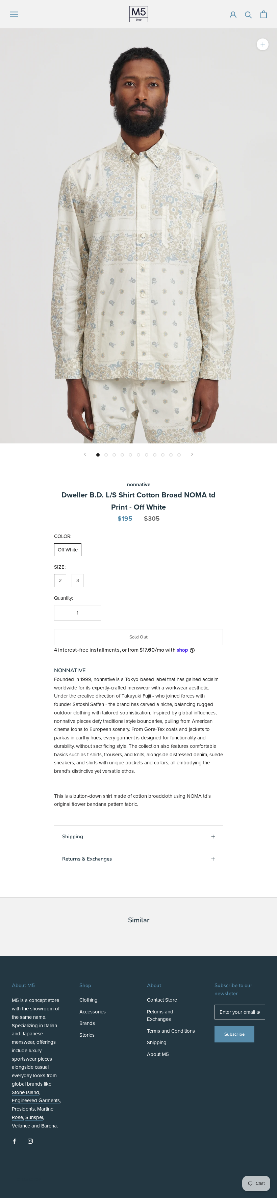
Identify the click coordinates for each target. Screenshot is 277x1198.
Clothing (88, 1000)
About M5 (158, 1054)
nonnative (138, 485)
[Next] (192, 454)
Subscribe (234, 1034)
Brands (87, 1023)
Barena (49, 1126)
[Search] (248, 14)
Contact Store (162, 1000)
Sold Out (138, 637)
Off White (68, 550)
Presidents (23, 1109)
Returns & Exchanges (87, 858)
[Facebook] (14, 1141)
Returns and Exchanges (160, 1016)
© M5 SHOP (29, 1180)
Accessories (92, 1012)
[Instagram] (30, 1141)
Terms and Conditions (171, 1031)
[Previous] (85, 454)
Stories (87, 1035)
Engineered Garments (36, 1100)
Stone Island (25, 1092)
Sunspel (34, 1117)
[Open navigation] (14, 14)
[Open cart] (263, 14)
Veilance (21, 1126)
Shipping (72, 836)
